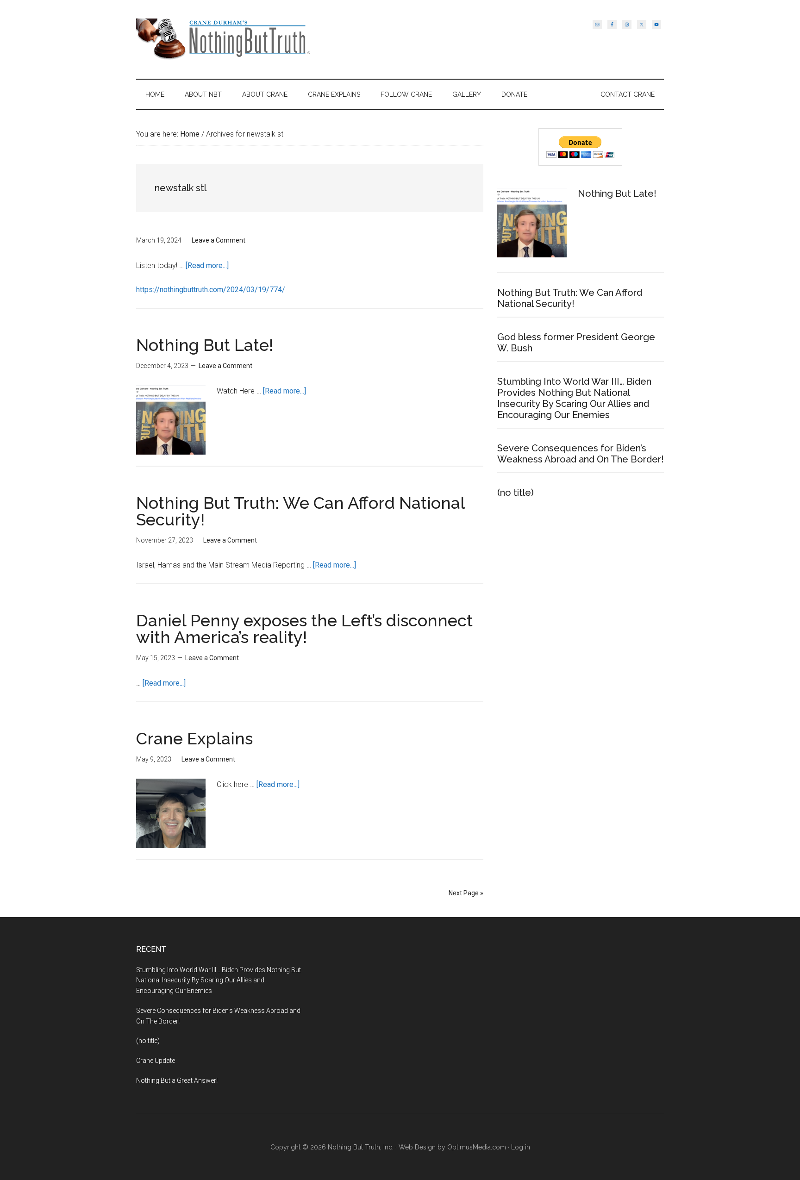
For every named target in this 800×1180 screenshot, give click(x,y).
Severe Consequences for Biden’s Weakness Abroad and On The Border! (580, 454)
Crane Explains (194, 738)
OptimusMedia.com (476, 1147)
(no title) (515, 492)
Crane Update (155, 1060)
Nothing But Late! (204, 345)
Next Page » (466, 893)
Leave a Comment (218, 240)
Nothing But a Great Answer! (177, 1080)
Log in (520, 1147)
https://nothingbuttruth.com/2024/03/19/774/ (210, 289)
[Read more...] (207, 265)
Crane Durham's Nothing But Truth (224, 39)
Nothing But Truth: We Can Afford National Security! (300, 511)
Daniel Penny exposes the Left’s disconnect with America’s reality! (304, 629)
